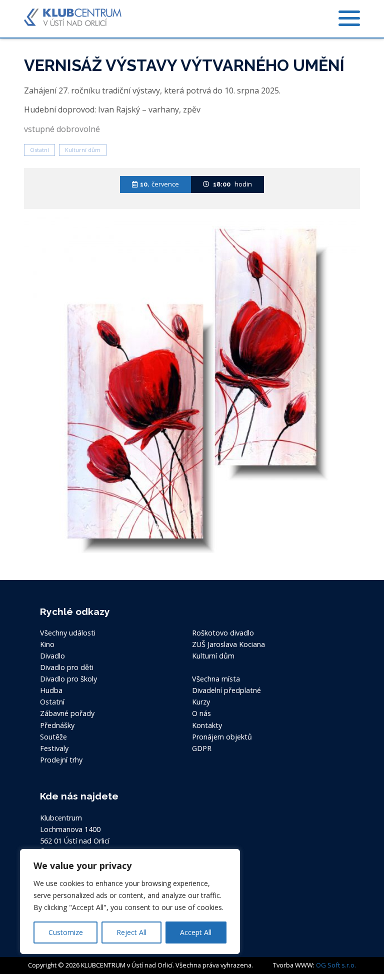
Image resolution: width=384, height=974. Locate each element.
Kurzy (201, 701)
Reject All (131, 932)
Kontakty (207, 725)
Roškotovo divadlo (223, 633)
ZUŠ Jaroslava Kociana (228, 644)
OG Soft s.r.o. (336, 965)
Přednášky (57, 725)
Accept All (196, 932)
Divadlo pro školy (68, 679)
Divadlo (52, 655)
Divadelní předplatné (226, 690)
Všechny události (68, 633)
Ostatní (39, 150)
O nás (201, 713)
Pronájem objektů (222, 737)
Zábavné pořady (67, 713)
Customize (65, 932)
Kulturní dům (82, 150)
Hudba (51, 690)
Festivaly (54, 748)
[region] (130, 901)
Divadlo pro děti (67, 667)
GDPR (202, 748)
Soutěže (53, 737)
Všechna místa (216, 679)
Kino (47, 644)
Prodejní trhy (61, 759)
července (159, 184)
